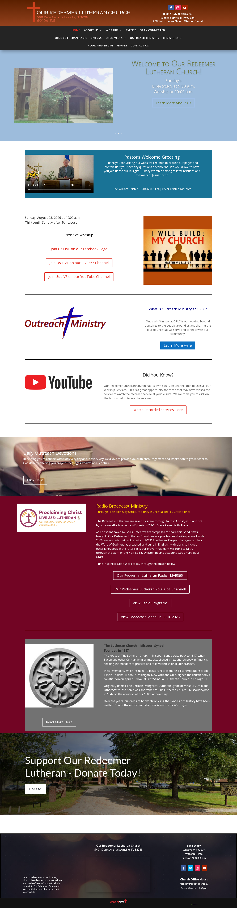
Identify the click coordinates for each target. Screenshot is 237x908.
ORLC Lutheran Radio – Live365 (78, 38)
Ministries (171, 38)
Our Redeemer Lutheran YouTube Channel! (150, 589)
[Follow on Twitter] (190, 868)
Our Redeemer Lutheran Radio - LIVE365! (150, 575)
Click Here (35, 480)
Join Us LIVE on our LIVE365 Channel (79, 262)
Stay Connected (152, 30)
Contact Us (140, 45)
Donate (35, 789)
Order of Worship (79, 235)
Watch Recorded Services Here (158, 409)
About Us (91, 30)
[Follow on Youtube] (185, 7)
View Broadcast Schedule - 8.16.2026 (150, 617)
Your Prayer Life (100, 45)
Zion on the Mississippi (173, 705)
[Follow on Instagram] (178, 7)
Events (131, 30)
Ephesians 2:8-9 (144, 525)
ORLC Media (114, 38)
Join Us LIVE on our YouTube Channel (79, 276)
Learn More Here (178, 345)
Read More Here (59, 722)
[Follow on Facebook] (171, 7)
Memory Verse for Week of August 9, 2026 (173, 76)
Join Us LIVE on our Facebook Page (79, 249)
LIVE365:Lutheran (155, 540)
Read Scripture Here (173, 93)
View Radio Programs (150, 603)
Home (76, 30)
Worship (112, 30)
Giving (122, 45)
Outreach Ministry (144, 38)
